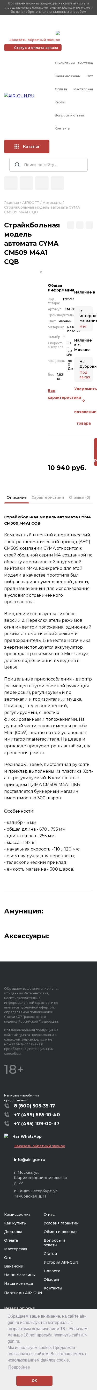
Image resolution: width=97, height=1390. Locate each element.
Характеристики (48, 497)
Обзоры (51, 1279)
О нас (49, 1214)
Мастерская (83, 89)
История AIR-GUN (61, 1262)
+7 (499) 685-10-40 (29, 26)
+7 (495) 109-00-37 (28, 33)
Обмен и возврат (60, 1231)
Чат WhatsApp (74, 34)
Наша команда (18, 1283)
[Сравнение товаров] (26, 183)
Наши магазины (67, 76)
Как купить (15, 1223)
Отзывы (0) (79, 497)
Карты (60, 102)
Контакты (62, 128)
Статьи (50, 1253)
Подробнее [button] (19, 1367)
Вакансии (13, 1266)
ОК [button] (34, 1381)
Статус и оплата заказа (36, 47)
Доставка (85, 63)
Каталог (31, 146)
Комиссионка (17, 1214)
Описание (17, 497)
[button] (11, 1381)
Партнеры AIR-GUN (23, 1293)
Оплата (61, 89)
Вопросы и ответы (70, 115)
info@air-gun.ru (29, 1159)
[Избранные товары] (42, 183)
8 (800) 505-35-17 (34, 1106)
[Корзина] (57, 183)
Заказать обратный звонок (34, 40)
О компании (65, 63)
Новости (52, 1271)
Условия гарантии (61, 1223)
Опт (89, 76)
